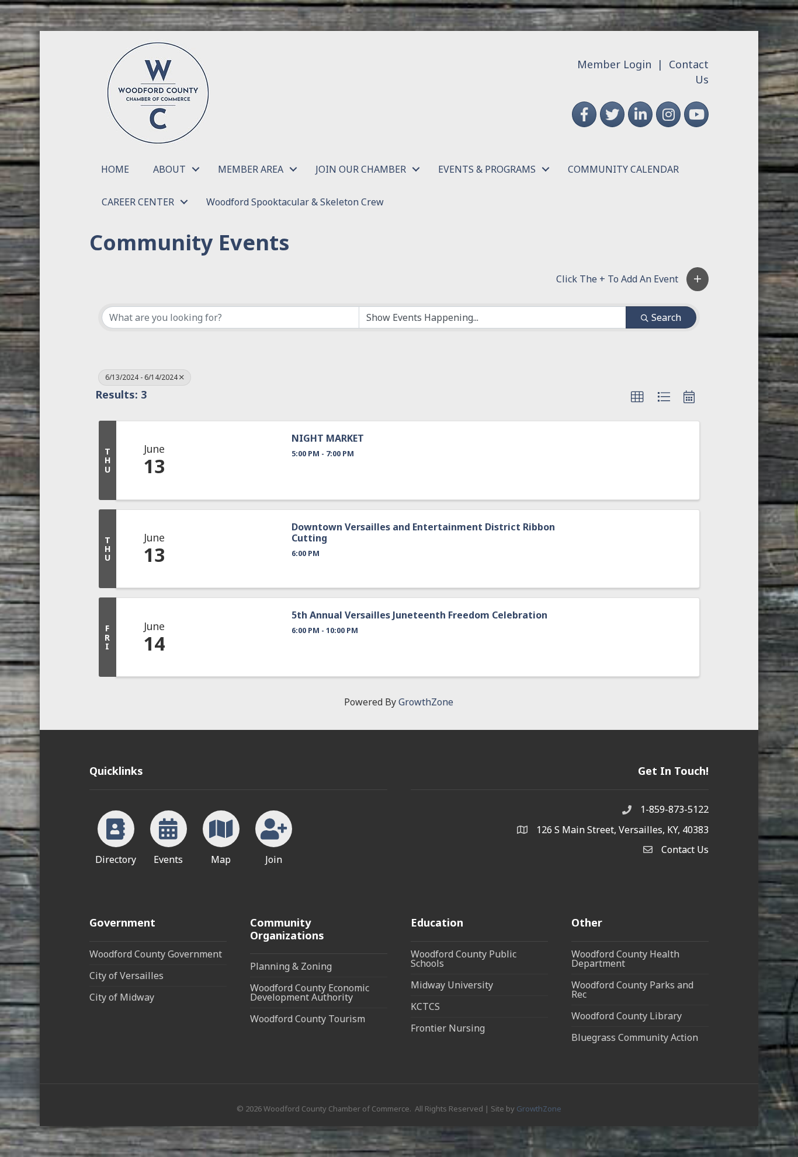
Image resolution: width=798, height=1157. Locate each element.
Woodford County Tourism (307, 1018)
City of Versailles (126, 975)
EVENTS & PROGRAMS (487, 169)
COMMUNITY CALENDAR (623, 169)
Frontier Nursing (448, 1028)
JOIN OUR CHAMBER (360, 169)
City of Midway (121, 997)
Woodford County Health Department (625, 959)
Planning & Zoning (291, 966)
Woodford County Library (626, 1015)
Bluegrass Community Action (634, 1037)
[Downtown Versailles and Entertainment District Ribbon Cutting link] (236, 549)
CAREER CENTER (138, 201)
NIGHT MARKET (328, 438)
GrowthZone (425, 701)
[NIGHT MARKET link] (236, 460)
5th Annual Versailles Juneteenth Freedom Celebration (419, 615)
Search (666, 317)
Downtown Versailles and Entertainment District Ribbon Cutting (423, 533)
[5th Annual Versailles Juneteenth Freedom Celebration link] (236, 637)
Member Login (614, 64)
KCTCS (425, 1006)
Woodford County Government (155, 954)
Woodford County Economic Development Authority (309, 992)
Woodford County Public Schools (463, 959)
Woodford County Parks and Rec (632, 989)
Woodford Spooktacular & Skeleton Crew (295, 201)
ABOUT (169, 169)
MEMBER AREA (250, 169)
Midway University (452, 984)
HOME (115, 169)
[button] (697, 279)
